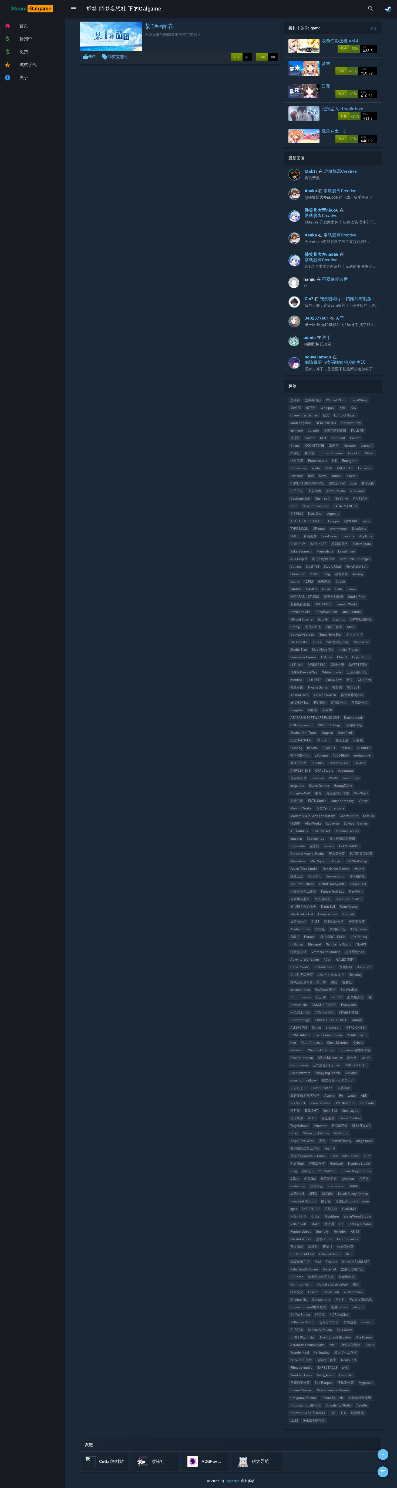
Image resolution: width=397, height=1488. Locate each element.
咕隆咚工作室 (326, 1360)
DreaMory (359, 529)
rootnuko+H (363, 755)
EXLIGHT (311, 1111)
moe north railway (303, 1080)
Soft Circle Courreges (355, 559)
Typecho (232, 1481)
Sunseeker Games (303, 657)
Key (353, 408)
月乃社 (364, 1179)
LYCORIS (317, 763)
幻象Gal (310, 1179)
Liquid (294, 582)
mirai (367, 521)
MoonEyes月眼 (323, 650)
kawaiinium (346, 551)
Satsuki (368, 816)
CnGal (315, 1216)
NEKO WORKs (326, 423)
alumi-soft (333, 1027)
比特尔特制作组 (359, 1398)
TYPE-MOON (299, 529)
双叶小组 (337, 665)
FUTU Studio (317, 801)
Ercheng (296, 748)
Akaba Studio (300, 929)
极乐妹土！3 (334, 131)
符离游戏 (350, 1322)
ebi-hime (296, 430)
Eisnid (369, 1345)
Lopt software (300, 1073)
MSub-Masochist (330, 1058)
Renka (314, 574)
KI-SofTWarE (361, 1126)
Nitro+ (369, 453)
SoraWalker (349, 990)
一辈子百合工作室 (303, 891)
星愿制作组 (360, 702)
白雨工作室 (334, 627)
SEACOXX (357, 491)
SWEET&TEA (358, 665)
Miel (323, 438)
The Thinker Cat (301, 914)
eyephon (348, 1179)
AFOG (312, 1118)
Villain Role (298, 1224)
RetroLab (296, 1050)
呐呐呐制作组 (334, 922)
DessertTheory (341, 1141)
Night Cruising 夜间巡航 (307, 1413)
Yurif (367, 1156)
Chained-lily (298, 1299)
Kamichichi (298, 1005)
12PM (308, 582)
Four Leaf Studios (303, 1201)
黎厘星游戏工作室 (321, 1277)
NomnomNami (301, 1284)
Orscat (313, 1292)
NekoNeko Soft (357, 566)
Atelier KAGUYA (325, 695)
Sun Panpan (324, 1383)
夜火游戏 (296, 1247)
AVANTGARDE (348, 846)
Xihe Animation (301, 1058)
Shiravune (297, 574)
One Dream (364, 1337)
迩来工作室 (345, 1247)
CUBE (315, 922)
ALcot (326, 589)
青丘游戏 (327, 1118)
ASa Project (298, 559)
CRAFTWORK (324, 1012)
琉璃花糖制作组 (335, 430)
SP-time (319, 529)
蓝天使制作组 (333, 597)
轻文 (326, 415)
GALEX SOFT (345, 959)
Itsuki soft (364, 967)
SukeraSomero (301, 551)
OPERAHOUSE (345, 1103)
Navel (323, 476)
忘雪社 (320, 929)
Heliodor (340, 1231)
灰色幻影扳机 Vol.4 (340, 40)
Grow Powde (299, 967)
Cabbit (340, 582)
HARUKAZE (318, 544)
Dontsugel (348, 1360)
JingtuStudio (335, 491)
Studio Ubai (332, 566)
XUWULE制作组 (361, 619)
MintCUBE (341, 1133)
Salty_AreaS (325, 1375)
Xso (293, 1043)
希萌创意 (310, 536)
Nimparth (324, 740)
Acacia (329, 1095)
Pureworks (348, 1005)
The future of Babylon (335, 1337)
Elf (341, 1224)
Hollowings (298, 468)
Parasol (309, 937)
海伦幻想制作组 (323, 559)
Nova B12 (330, 1111)
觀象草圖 (296, 687)
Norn (294, 506)
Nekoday (355, 975)
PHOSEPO (339, 1126)
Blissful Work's (300, 1239)
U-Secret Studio (330, 1254)
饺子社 (326, 1201)
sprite (316, 468)
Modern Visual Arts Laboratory (312, 816)
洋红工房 (296, 461)
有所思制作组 (300, 755)
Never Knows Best (315, 506)
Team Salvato (320, 1103)
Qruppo (333, 521)
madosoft (338, 438)
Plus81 (342, 657)
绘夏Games (339, 1307)
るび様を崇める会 (303, 907)
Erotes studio (317, 461)
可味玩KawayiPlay (303, 672)
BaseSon (317, 778)
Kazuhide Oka (300, 612)
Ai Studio (364, 748)
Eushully (322, 1231)
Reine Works (349, 907)
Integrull (358, 1307)
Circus (295, 446)
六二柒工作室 (300, 1012)
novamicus (351, 778)
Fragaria (296, 710)
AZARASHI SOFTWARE (306, 521)
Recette (312, 748)
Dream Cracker (301, 1390)
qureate (313, 430)
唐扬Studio (324, 1239)
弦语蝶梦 (296, 1118)
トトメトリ (354, 634)
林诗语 (329, 1224)
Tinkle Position (350, 1118)
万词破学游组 (351, 1345)
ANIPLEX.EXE (300, 770)
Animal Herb (299, 695)
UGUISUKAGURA (302, 1254)
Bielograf (314, 944)
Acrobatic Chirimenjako (307, 1345)
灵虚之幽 (296, 801)
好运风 (320, 1315)
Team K (329, 1148)
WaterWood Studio (357, 1216)
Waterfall (329, 1269)
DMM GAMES (299, 1035)
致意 (349, 680)
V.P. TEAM (360, 498)
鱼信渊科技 (347, 1277)
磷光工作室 (337, 483)
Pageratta (297, 846)
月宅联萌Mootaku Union (308, 1156)
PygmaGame (317, 687)
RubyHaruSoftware (304, 1269)
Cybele (358, 1043)
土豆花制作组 (357, 672)
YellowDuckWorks (316, 1133)
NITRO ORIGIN (355, 1027)
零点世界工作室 (301, 975)
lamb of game (300, 423)
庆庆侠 (321, 997)
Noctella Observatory (332, 1284)
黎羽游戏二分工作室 (304, 1148)
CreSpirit (348, 914)
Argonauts (346, 770)
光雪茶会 (316, 1186)
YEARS (361, 944)
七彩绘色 (314, 491)
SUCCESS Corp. (329, 725)
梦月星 (295, 1111)
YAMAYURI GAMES (303, 589)
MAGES (295, 408)
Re (341, 1095)
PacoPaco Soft (326, 612)
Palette (310, 438)
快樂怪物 (345, 967)
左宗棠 (314, 846)
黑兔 (322, 1141)
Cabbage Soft (300, 498)
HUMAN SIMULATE (355, 1262)
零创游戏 (296, 514)
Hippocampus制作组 (305, 1405)
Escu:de (331, 1262)
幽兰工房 (296, 876)
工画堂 (334, 446)
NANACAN (358, 884)
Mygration (366, 1383)
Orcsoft (355, 438)
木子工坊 (296, 491)
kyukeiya (332, 823)
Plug (293, 1171)
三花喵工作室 (300, 1383)
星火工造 (341, 740)
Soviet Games (319, 786)
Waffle (333, 778)
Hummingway (300, 997)
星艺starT (297, 1194)
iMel (311, 476)
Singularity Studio (339, 1405)
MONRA (327, 1194)
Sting (351, 627)
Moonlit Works (300, 808)
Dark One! (315, 514)
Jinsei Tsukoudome (345, 1156)
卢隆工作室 (317, 1163)
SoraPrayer (329, 536)
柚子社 (310, 453)
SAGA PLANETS (345, 506)
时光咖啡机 (323, 899)
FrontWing (359, 400)
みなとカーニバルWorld (319, 1171)
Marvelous (297, 861)
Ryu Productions (302, 884)
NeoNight (361, 793)
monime (296, 680)
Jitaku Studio (352, 612)
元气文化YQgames (326, 1065)
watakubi (367, 1103)
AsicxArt (354, 453)
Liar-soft (367, 446)
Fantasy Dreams (360, 1224)
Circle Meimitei (337, 1043)
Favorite (348, 536)
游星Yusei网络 (325, 990)
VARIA (353, 1186)
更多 (373, 28)
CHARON (364, 680)
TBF (333, 1413)
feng (327, 574)
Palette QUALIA (361, 1299)
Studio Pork (356, 597)
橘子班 (311, 408)
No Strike (341, 498)
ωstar (352, 1095)
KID (334, 461)
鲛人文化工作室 (345, 1352)
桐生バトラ (298, 1216)
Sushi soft (322, 498)
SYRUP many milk (332, 884)
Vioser (363, 801)
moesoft (367, 1322)
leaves (329, 846)
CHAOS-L (329, 748)
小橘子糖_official (302, 1337)
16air (327, 959)
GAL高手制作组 (314, 1420)
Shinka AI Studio (320, 1330)
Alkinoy (358, 574)
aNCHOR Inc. (299, 702)
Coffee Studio (300, 1315)
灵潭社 (295, 438)
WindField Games (321, 1050)
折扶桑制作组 (355, 952)
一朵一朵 (296, 944)
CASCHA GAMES (324, 1005)
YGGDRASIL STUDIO (304, 597)
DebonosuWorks (347, 831)
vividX (366, 1058)
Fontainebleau (324, 967)
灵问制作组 (357, 876)
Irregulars (297, 786)
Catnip (295, 627)
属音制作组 (298, 922)
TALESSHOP (299, 642)
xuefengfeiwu (353, 1292)
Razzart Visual (338, 763)
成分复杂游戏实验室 (304, 1095)
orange (357, 1020)
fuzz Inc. (339, 619)
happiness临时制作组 (354, 1050)
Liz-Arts (359, 763)
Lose (353, 483)
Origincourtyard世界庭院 (308, 1307)
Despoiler (346, 1375)
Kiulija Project (348, 650)
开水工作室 (337, 854)
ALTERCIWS (298, 1027)
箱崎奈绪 (341, 574)
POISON (320, 702)
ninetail (351, 476)
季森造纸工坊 (300, 1262)
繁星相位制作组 (352, 1269)
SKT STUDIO (310, 1209)
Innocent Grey (351, 423)
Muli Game (344, 1330)
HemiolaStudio (359, 1163)
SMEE (294, 536)
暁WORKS (351, 521)
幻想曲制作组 (348, 1012)
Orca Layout (350, 1111)
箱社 (334, 982)
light (293, 1209)
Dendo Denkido (348, 1239)
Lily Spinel (297, 1103)
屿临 (345, 1368)
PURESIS (296, 1330)
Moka (315, 1224)
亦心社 (340, 1299)
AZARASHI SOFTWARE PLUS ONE (314, 718)
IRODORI (336, 997)
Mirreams (320, 1126)
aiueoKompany (342, 801)
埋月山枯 (296, 665)
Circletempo (315, 838)
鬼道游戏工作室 (337, 793)
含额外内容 (313, 400)
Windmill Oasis (301, 1375)
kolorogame (299, 1065)
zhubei (359, 869)
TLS (343, 1413)
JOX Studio (359, 937)
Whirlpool (328, 408)
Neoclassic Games (335, 869)
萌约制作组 (337, 929)
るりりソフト (329, 1322)
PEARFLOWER (357, 1035)
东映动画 (343, 1088)
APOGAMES (299, 831)
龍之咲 (323, 619)
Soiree (316, 1027)
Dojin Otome (361, 657)
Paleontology (300, 1020)
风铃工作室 (298, 763)
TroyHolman (299, 1126)
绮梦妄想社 (118, 56)
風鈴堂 (313, 1247)
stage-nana (364, 1141)
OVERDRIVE (323, 604)
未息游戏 (324, 582)
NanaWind (361, 642)
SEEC (313, 1194)
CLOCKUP (297, 544)
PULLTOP (357, 430)
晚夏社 (347, 982)
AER (364, 1095)
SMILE (294, 937)
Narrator (350, 446)
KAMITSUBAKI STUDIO (331, 1020)
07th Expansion (301, 725)
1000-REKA (341, 755)
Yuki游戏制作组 (337, 642)
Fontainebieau (300, 1231)
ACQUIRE (314, 876)
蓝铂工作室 (346, 1383)
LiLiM (294, 1420)
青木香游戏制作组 (342, 838)
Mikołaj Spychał (301, 619)
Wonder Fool (299, 1352)
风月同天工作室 (361, 854)
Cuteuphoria (321, 1299)
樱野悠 (337, 687)
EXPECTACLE (327, 1368)
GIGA (328, 468)
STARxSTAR (321, 831)
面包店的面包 (300, 604)
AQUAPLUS (345, 468)
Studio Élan (298, 650)
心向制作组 (354, 725)
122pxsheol (359, 929)
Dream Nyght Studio (356, 1171)
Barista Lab (330, 1292)
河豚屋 (358, 740)
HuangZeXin (343, 786)
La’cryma (321, 755)
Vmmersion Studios (325, 952)
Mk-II (332, 1345)
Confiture (332, 1216)
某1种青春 (159, 26)
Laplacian (365, 468)
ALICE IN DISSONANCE (307, 483)
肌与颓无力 (355, 997)
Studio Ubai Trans (303, 733)
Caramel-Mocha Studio (307, 854)
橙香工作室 (357, 922)
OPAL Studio (324, 770)
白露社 (295, 453)
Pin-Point (356, 891)
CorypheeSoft (300, 793)
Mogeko (327, 733)
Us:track (346, 748)
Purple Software (331, 453)
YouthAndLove (311, 1043)
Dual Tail (312, 566)
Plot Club (297, 1163)
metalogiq (297, 1186)
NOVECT (353, 687)
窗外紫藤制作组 (352, 695)
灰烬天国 (367, 483)
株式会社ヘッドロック (338, 1080)
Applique (365, 536)
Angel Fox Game (302, 1141)
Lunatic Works (347, 604)
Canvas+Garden (302, 634)
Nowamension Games (333, 1390)
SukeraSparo (361, 544)
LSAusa (326, 657)
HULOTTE (314, 680)
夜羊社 (327, 1247)
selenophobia (300, 990)
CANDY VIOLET (356, 1065)
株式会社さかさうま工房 (308, 982)
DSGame (296, 1277)
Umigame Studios (303, 1398)
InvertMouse (338, 529)
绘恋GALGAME (301, 740)
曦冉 (318, 793)
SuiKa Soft (334, 680)
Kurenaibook (353, 718)
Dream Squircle (332, 1398)
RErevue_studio (301, 1368)
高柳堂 (312, 710)
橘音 (356, 1284)
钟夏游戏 (357, 1413)
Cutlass (295, 566)
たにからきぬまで (331, 975)
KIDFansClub (339, 1315)
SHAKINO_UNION (333, 937)
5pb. (342, 408)
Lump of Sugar (345, 415)
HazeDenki (346, 733)
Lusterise (296, 476)
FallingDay (321, 1352)
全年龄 (295, 400)
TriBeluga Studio (302, 1322)
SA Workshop (357, 861)
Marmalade (325, 551)
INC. (349, 1254)
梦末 (326, 63)
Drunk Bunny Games (353, 1194)
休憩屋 (295, 823)
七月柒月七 (313, 627)
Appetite (333, 514)
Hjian (294, 1133)
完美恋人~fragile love (342, 108)
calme (351, 589)
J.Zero (295, 1179)
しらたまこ (298, 1088)
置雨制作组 (339, 702)
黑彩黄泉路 (339, 544)
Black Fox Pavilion (349, 899)
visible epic (336, 1186)
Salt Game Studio (338, 944)
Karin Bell (328, 907)
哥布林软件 (298, 778)
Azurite (361, 1405)
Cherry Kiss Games (304, 415)
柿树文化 (296, 1292)
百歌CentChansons (330, 808)
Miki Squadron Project (326, 861)
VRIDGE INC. (317, 665)
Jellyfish (351, 1073)
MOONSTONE (314, 446)
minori (337, 476)
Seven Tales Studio (304, 869)
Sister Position (321, 1088)
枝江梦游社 (329, 1179)
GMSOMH (349, 1209)
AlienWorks (313, 823)
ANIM (355, 1231)
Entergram (350, 461)
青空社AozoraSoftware (352, 1201)
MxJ (318, 1262)
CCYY (317, 642)
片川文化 (330, 1209)
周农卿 (327, 710)
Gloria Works (327, 914)
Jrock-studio (335, 876)
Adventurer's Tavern (304, 959)
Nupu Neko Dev (330, 634)
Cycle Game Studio (328, 1035)
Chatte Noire (349, 816)
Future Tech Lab (332, 891)
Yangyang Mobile (328, 1073)
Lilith (338, 589)
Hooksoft (336, 1163)
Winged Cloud (336, 400)
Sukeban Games (356, 823)
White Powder (332, 672)
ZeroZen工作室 (301, 1360)
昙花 (326, 86)
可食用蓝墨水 (300, 899)
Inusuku (296, 838)
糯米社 (352, 1058)
